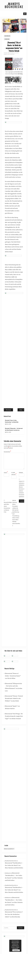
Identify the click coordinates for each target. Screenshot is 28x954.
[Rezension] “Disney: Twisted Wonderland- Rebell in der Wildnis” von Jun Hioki (14, 698)
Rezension (7, 35)
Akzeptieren (16, 950)
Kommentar (7, 451)
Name (6, 472)
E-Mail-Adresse (13, 473)
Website (21, 472)
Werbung (7, 39)
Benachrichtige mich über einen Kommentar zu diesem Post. (7, 507)
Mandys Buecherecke (9, 54)
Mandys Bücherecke (14, 5)
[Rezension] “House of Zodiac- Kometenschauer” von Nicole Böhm (13, 676)
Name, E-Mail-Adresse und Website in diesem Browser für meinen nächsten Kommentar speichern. (22, 489)
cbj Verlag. (20, 73)
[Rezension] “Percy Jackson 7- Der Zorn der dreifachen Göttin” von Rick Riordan (14, 914)
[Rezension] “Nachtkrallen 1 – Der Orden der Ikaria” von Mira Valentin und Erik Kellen (14, 865)
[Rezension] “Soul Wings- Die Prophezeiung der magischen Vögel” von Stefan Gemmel (14, 716)
